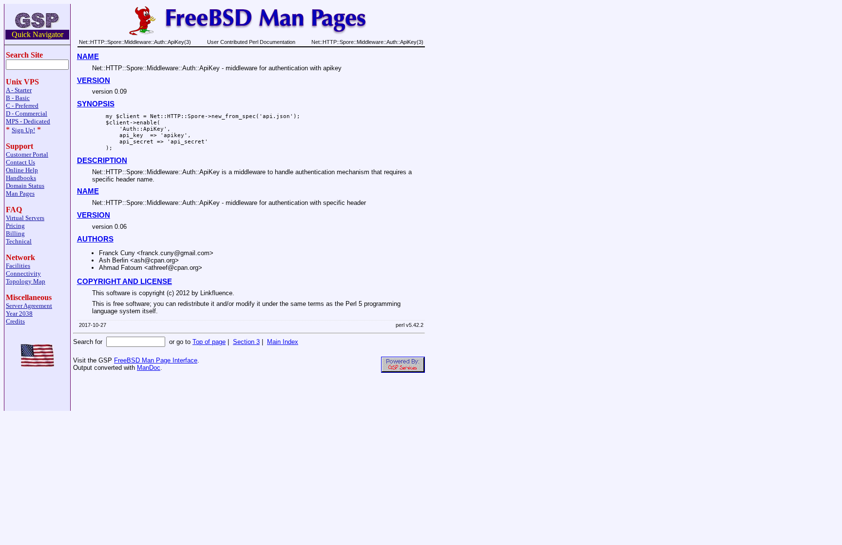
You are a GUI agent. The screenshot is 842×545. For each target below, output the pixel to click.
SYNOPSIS (96, 104)
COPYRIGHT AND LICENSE (124, 281)
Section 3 (246, 341)
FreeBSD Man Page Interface (155, 360)
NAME (88, 57)
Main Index (282, 341)
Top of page (209, 341)
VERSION (93, 80)
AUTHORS (95, 239)
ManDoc (148, 367)
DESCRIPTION (102, 160)
